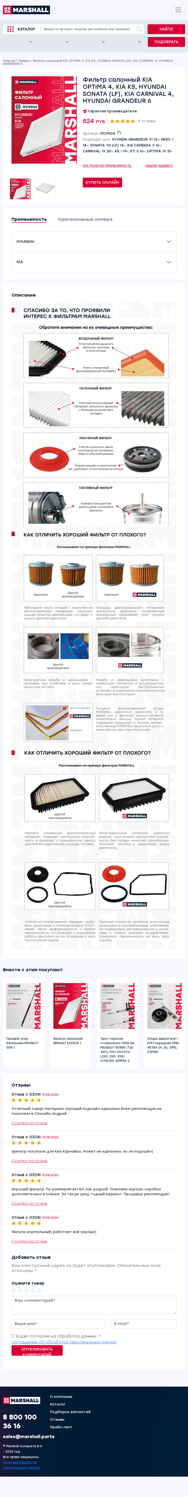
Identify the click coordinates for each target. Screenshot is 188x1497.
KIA (20, 262)
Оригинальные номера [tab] (85, 219)
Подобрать (166, 42)
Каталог (26, 29)
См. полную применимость (107, 165)
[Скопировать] (119, 133)
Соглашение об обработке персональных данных (64, 1342)
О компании (61, 1397)
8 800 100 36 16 (20, 1421)
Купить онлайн (102, 182)
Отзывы (57, 1419)
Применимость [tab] (29, 219)
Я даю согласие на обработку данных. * (58, 1336)
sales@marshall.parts (29, 1436)
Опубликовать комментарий (37, 1351)
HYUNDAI (25, 241)
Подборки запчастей (70, 1412)
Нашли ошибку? (159, 166)
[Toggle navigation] (178, 10)
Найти (166, 29)
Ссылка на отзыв (29, 1123)
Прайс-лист (61, 1427)
